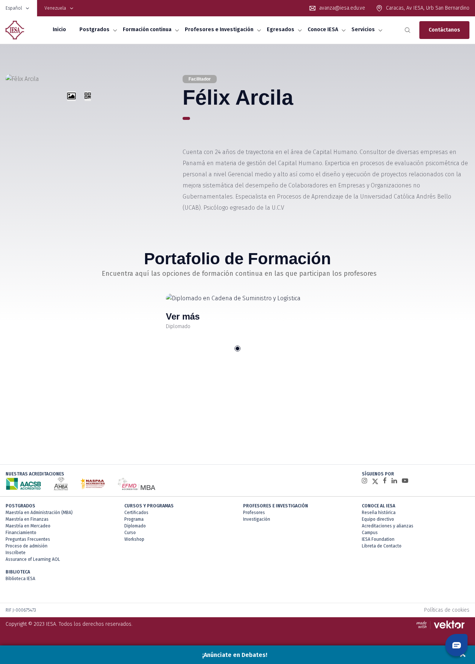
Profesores (254, 512)
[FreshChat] (456, 645)
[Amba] (61, 483)
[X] (375, 481)
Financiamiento (21, 532)
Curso (130, 532)
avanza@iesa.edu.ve (342, 8)
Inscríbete (16, 552)
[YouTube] (405, 480)
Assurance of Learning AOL (33, 559)
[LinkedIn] (394, 480)
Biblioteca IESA (20, 578)
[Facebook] (385, 480)
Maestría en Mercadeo (28, 526)
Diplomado (135, 526)
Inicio (59, 29)
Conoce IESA (323, 29)
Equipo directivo (378, 519)
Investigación (256, 519)
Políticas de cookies (446, 610)
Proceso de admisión (27, 546)
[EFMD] (136, 483)
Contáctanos (444, 30)
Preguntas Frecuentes (28, 539)
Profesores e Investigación (219, 29)
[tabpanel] (237, 312)
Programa (134, 519)
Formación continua (147, 29)
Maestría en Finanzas (27, 519)
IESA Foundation (378, 539)
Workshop (134, 539)
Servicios (363, 29)
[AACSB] (24, 483)
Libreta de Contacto (382, 546)
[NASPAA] (92, 484)
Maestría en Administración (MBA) (39, 512)
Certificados (136, 512)
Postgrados (94, 29)
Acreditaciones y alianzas (387, 526)
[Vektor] (442, 624)
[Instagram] (364, 480)
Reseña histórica (379, 512)
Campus (370, 532)
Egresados (280, 29)
